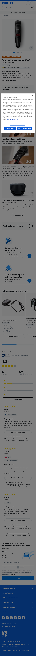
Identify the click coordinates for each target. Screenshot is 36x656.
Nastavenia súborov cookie (16, 125)
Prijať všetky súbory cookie (23, 130)
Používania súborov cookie (12, 120)
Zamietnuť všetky (9, 130)
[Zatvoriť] (31, 95)
